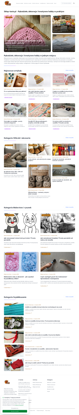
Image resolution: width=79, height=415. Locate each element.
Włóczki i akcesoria (35, 3)
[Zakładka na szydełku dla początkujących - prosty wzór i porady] (27, 33)
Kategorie (50, 380)
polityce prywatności (19, 405)
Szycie (55, 3)
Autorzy (35, 380)
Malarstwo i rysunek (27, 3)
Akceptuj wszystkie (15, 411)
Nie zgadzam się (14, 408)
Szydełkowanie (43, 3)
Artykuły (20, 380)
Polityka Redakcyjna (40, 410)
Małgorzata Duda (32, 89)
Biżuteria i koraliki (50, 3)
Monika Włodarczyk (8, 119)
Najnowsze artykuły (19, 3)
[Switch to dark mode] (74, 3)
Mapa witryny (47, 410)
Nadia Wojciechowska (8, 89)
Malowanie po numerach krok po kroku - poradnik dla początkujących (25, 395)
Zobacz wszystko (70, 70)
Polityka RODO (32, 410)
